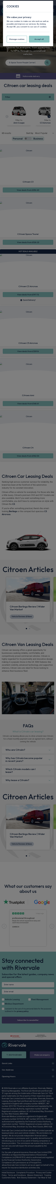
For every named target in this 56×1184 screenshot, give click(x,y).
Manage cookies (16, 39)
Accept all (39, 39)
